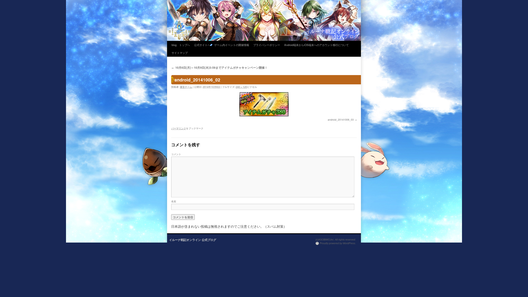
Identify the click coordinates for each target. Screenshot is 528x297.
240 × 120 (241, 86)
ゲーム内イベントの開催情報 (231, 45)
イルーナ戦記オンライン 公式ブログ (192, 240)
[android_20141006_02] (264, 104)
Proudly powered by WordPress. (338, 243)
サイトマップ (180, 53)
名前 (173, 201)
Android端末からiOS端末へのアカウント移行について (316, 45)
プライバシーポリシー (266, 45)
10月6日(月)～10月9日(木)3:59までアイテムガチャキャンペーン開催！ (219, 67)
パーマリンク (178, 128)
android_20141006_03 (341, 119)
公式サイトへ (202, 45)
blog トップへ (181, 45)
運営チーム (186, 86)
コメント (176, 154)
